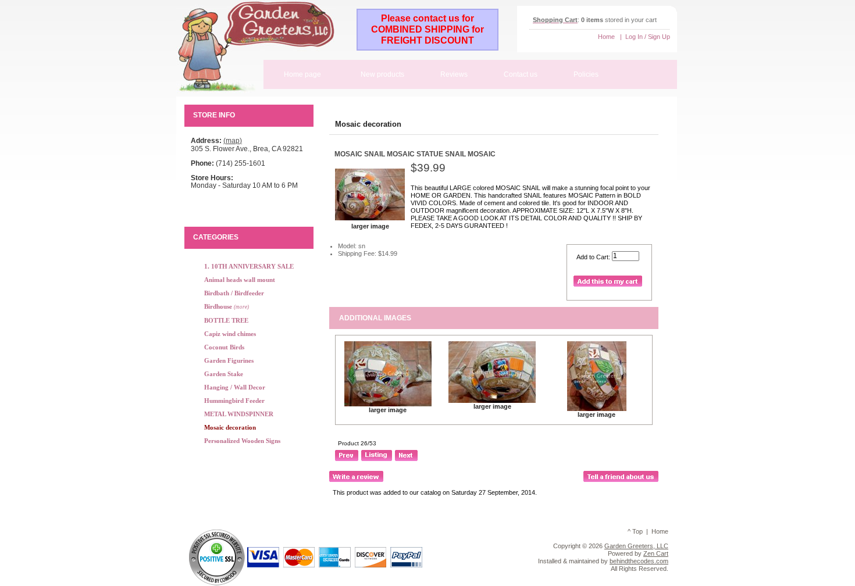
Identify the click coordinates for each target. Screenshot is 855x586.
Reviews (454, 74)
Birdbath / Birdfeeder (234, 293)
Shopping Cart (555, 19)
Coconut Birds (224, 347)
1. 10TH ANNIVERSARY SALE (249, 266)
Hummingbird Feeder (234, 400)
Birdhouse (226, 306)
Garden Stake (223, 373)
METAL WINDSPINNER (238, 413)
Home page (302, 74)
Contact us (520, 74)
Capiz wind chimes (230, 333)
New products (382, 74)
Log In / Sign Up (647, 36)
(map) (232, 141)
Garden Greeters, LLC (636, 545)
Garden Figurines (229, 360)
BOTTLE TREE (226, 320)
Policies (585, 74)
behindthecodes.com (639, 561)
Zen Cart (655, 553)
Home (606, 36)
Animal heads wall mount (239, 279)
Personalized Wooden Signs (242, 440)
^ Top (635, 531)
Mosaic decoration (368, 124)
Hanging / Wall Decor (234, 387)
